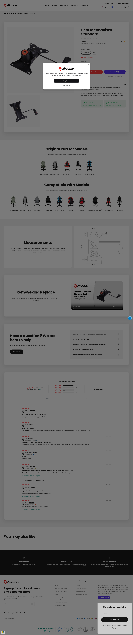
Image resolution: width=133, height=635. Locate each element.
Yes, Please (66, 81)
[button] (130, 318)
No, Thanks (66, 85)
